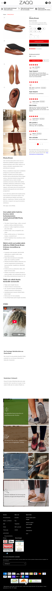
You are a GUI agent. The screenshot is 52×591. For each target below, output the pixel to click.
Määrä (31, 34)
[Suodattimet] (44, 61)
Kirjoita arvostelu (36, 60)
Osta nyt (39, 45)
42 (35, 31)
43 (39, 31)
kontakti (17, 517)
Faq (15, 520)
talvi (27, 533)
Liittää (16, 529)
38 (35, 28)
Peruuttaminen (6, 517)
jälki (4, 523)
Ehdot (4, 526)
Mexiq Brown (10, 14)
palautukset (6, 533)
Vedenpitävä (29, 530)
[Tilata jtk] (24, 563)
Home (4, 14)
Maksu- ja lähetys (7, 520)
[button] (5, 2)
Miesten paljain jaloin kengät (29, 523)
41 (31, 31)
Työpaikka (17, 523)
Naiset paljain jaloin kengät (31, 518)
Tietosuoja (5, 529)
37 (31, 28)
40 (43, 28)
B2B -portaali (18, 526)
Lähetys (38, 24)
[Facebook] (26, 584)
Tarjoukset (28, 527)
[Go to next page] (43, 144)
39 (39, 28)
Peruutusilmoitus (8, 536)
